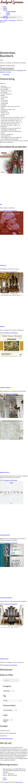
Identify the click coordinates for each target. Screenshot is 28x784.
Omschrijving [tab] (6, 74)
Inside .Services (19, 782)
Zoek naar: (2, 17)
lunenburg (8, 72)
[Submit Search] (22, 17)
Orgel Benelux (19, 70)
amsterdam (3, 72)
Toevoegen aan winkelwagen (7, 68)
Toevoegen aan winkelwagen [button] (10, 210)
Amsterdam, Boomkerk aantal (7, 65)
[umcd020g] (13, 48)
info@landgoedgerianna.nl (6, 738)
